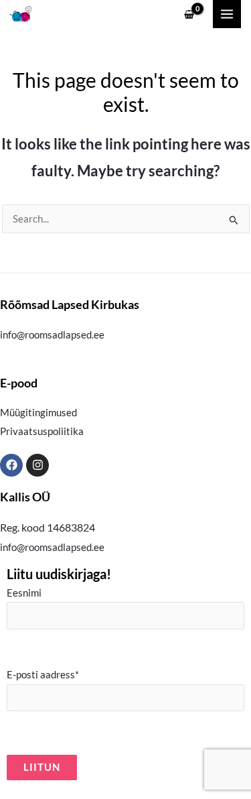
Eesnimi (24, 593)
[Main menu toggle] (227, 14)
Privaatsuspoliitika (42, 431)
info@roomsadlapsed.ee (52, 335)
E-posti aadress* (43, 674)
